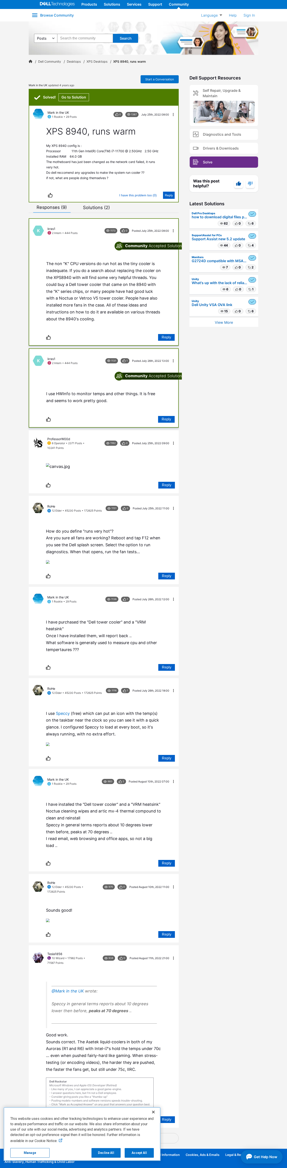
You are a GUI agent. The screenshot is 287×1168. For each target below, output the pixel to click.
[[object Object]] (30, 62)
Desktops (74, 61)
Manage (30, 1153)
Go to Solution (73, 97)
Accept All (139, 1153)
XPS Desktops (97, 61)
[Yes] (238, 183)
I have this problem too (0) (138, 195)
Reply (169, 195)
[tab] (51, 207)
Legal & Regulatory (239, 1155)
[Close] (153, 1112)
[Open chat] (262, 1157)
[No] (250, 183)
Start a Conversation (159, 79)
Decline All (106, 1153)
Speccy (63, 713)
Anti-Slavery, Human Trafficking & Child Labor (39, 1162)
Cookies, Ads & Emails (203, 1155)
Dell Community (49, 61)
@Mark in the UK (68, 991)
